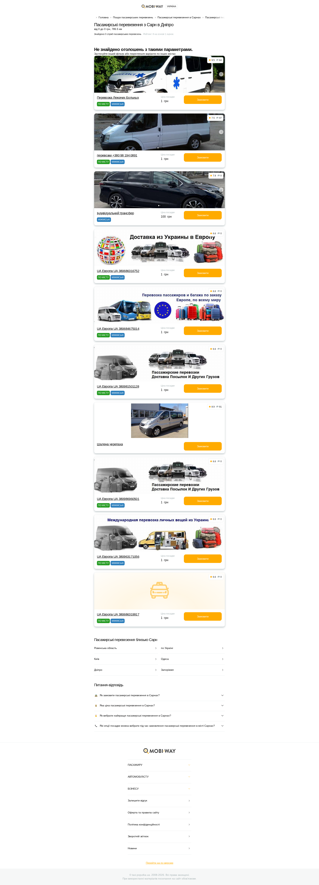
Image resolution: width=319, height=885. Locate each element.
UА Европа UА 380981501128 (118, 386)
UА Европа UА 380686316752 (118, 271)
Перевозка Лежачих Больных (118, 97)
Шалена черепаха (110, 444)
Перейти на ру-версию (159, 862)
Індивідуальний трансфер (115, 213)
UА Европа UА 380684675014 (118, 329)
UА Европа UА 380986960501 (118, 499)
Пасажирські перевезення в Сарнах (179, 17)
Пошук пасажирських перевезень (133, 17)
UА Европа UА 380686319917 (118, 614)
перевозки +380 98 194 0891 (117, 155)
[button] (156, 90)
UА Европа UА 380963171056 (118, 557)
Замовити (203, 99)
